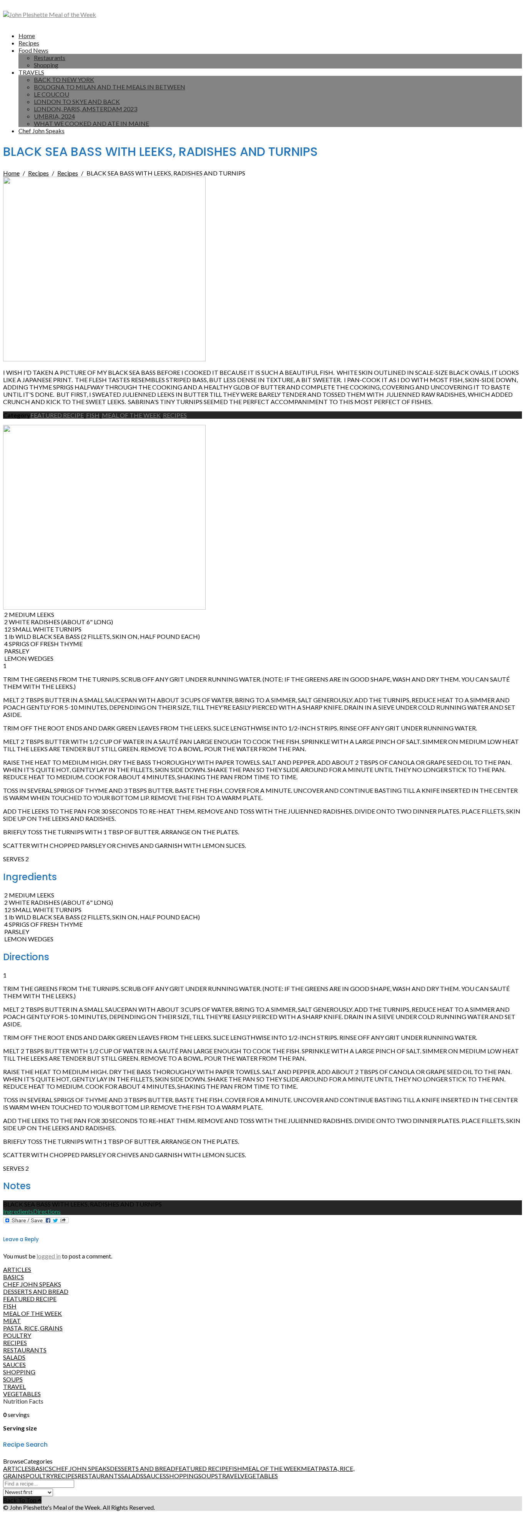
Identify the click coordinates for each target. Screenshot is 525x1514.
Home (26, 35)
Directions (47, 1211)
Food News (33, 50)
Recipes (28, 43)
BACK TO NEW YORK (64, 79)
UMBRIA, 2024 (54, 116)
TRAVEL (14, 1386)
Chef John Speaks (41, 130)
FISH (93, 415)
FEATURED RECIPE (57, 415)
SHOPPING (19, 1371)
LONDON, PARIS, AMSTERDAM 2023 (85, 108)
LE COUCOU (51, 94)
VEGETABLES (22, 1393)
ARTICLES (17, 1269)
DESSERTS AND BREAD (35, 1291)
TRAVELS (31, 72)
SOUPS (13, 1379)
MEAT (12, 1320)
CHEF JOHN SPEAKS (32, 1284)
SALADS (14, 1357)
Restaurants (49, 57)
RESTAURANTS (25, 1350)
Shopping (46, 65)
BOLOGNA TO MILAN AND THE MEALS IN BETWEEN (109, 86)
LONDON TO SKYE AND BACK (77, 101)
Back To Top (20, 1500)
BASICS (13, 1276)
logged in (49, 1256)
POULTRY (17, 1335)
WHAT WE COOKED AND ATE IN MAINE (91, 123)
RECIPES (175, 415)
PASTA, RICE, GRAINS (33, 1328)
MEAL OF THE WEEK (131, 415)
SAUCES (14, 1364)
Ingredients (18, 1211)
